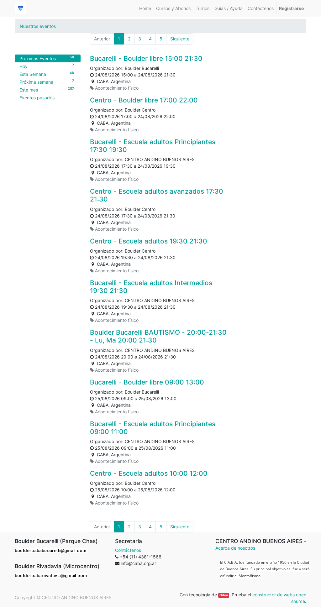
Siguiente (179, 38)
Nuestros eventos (38, 26)
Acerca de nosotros (235, 548)
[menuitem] (145, 8)
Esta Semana (46, 73)
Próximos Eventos (46, 58)
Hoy (46, 66)
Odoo (223, 595)
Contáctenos (128, 550)
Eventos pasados (37, 97)
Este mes (46, 89)
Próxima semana (46, 81)
